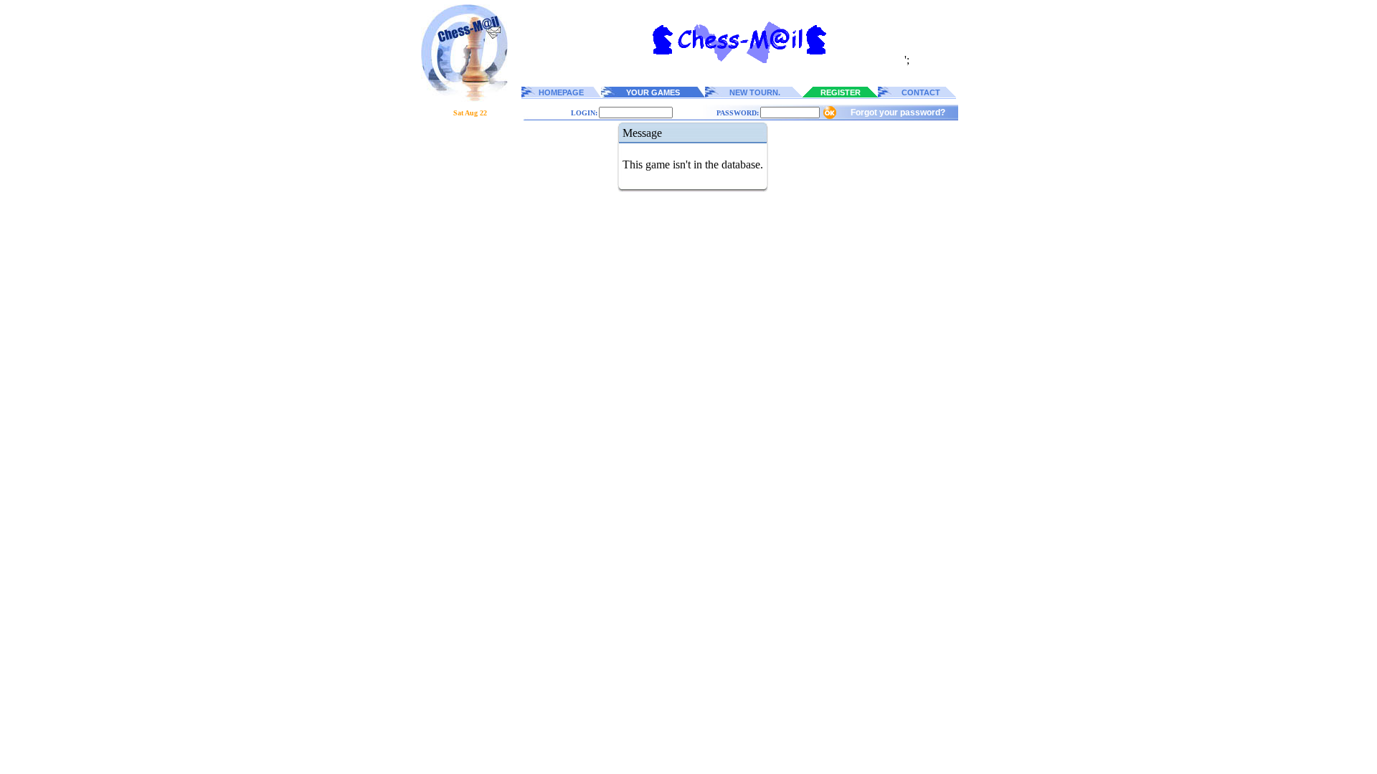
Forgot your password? (898, 113)
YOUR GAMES (653, 92)
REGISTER (840, 92)
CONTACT (921, 92)
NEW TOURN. (754, 92)
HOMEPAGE (561, 92)
